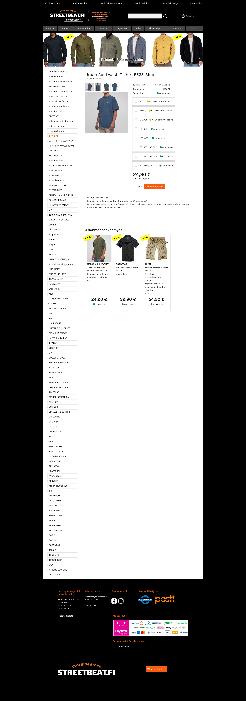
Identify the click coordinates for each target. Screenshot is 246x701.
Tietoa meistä (65, 615)
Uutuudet (103, 28)
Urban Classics (162, 84)
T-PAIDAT (98, 78)
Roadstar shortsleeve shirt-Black (127, 267)
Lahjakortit (175, 28)
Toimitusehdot (141, 3)
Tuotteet (65, 28)
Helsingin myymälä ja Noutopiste (69, 593)
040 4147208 (65, 605)
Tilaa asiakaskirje (169, 3)
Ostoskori (194, 28)
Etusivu (50, 28)
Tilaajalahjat (155, 28)
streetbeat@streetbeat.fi (96, 597)
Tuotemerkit (84, 28)
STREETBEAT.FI (124, 646)
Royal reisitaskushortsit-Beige (156, 267)
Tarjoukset (122, 28)
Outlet (138, 28)
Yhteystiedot (63, 608)
